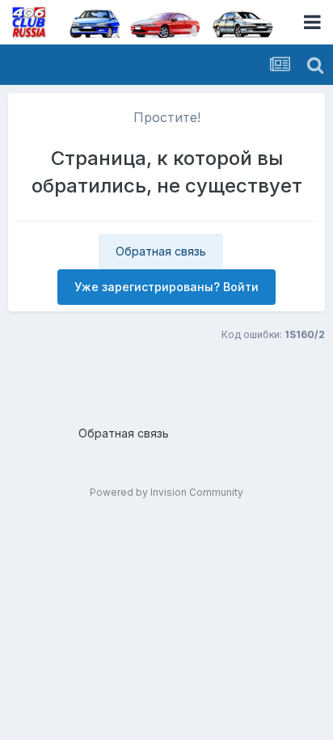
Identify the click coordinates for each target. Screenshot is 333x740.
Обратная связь (161, 251)
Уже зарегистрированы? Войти (166, 287)
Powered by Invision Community (166, 492)
